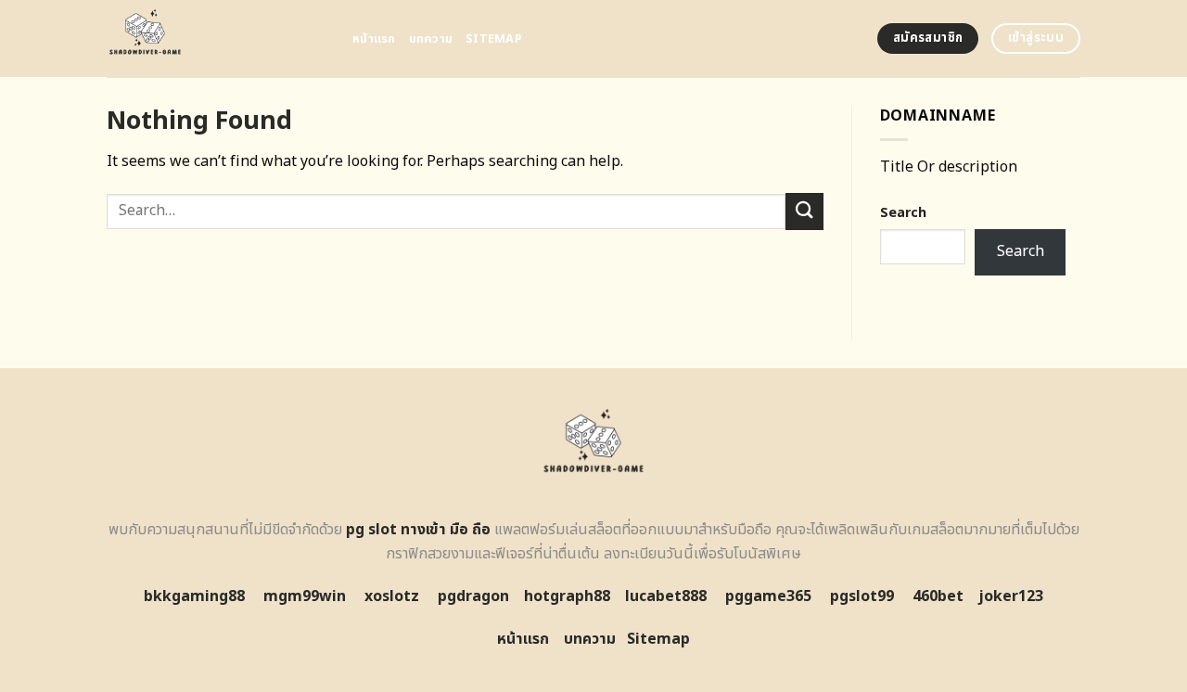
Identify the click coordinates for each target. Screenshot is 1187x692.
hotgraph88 (567, 596)
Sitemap (494, 39)
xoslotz (391, 596)
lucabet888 (666, 596)
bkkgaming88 (194, 596)
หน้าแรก (374, 39)
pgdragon (473, 596)
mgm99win (304, 596)
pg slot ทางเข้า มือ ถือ (418, 530)
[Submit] (804, 211)
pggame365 (768, 596)
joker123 (1010, 596)
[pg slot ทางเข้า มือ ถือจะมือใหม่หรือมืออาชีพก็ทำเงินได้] (216, 38)
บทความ (431, 39)
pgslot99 (862, 596)
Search (903, 213)
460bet (938, 596)
